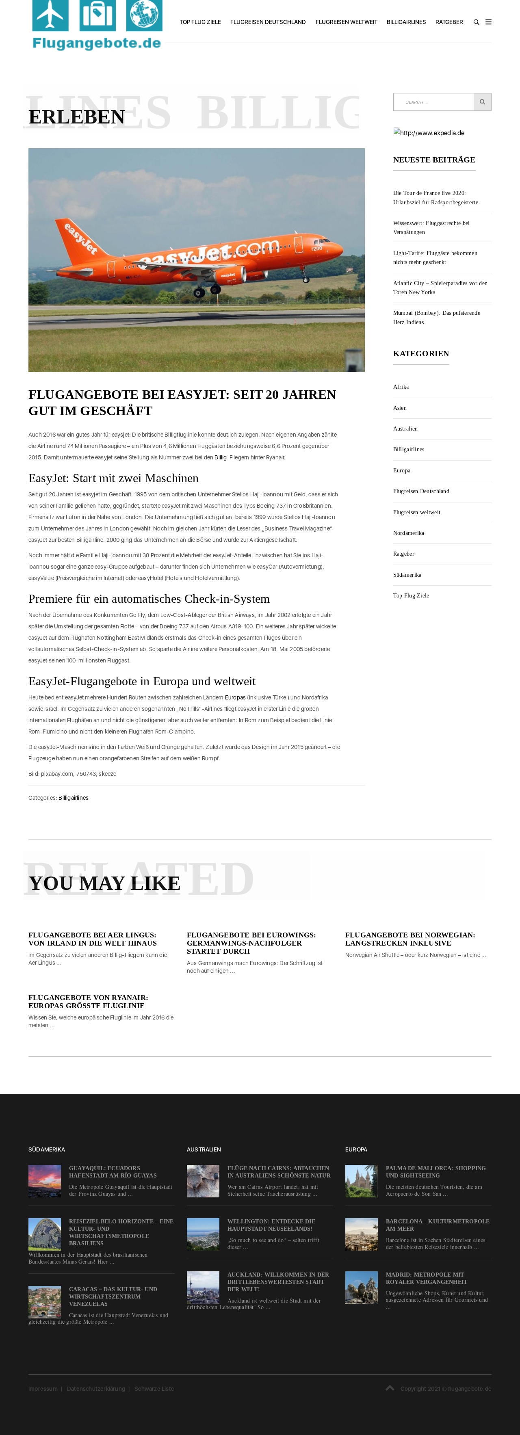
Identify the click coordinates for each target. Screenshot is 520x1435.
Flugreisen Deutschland (268, 22)
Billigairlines (406, 22)
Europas (235, 697)
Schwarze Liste (154, 1388)
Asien (400, 408)
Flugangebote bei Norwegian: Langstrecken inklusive (410, 939)
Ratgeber (449, 22)
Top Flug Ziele (200, 22)
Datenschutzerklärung (96, 1388)
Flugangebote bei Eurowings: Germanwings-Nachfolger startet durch (251, 943)
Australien (405, 429)
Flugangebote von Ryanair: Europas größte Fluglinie (88, 1001)
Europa (402, 471)
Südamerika (407, 575)
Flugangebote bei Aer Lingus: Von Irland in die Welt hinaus (92, 939)
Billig (220, 457)
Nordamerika (409, 533)
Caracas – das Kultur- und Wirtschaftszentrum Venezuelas (113, 1296)
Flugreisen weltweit (346, 22)
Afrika (401, 387)
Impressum (43, 1388)
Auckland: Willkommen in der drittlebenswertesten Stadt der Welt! (278, 1282)
